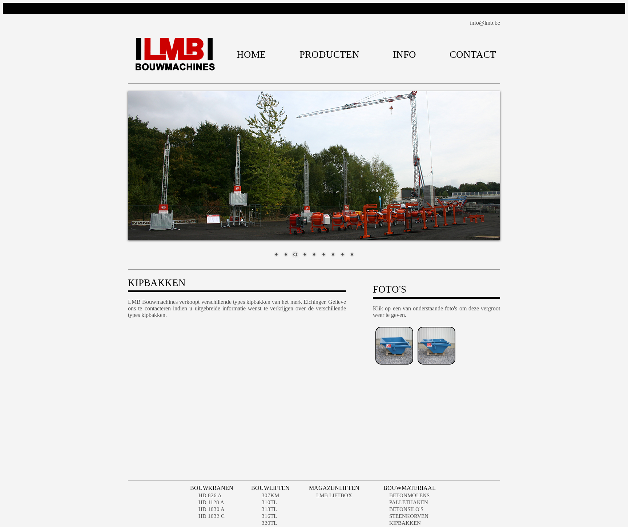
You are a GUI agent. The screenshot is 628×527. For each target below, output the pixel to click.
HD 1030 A (211, 509)
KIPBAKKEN (405, 523)
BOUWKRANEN (211, 488)
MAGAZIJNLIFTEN (334, 488)
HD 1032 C (211, 516)
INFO (404, 54)
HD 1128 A (211, 502)
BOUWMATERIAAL (409, 488)
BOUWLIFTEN (270, 488)
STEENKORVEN (408, 516)
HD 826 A (210, 495)
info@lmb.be (485, 23)
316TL (269, 516)
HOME (251, 54)
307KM (270, 495)
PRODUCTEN (329, 54)
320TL (269, 523)
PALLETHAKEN (408, 502)
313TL (269, 509)
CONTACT (473, 54)
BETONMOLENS (409, 495)
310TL (269, 502)
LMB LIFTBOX (334, 495)
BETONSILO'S (406, 509)
